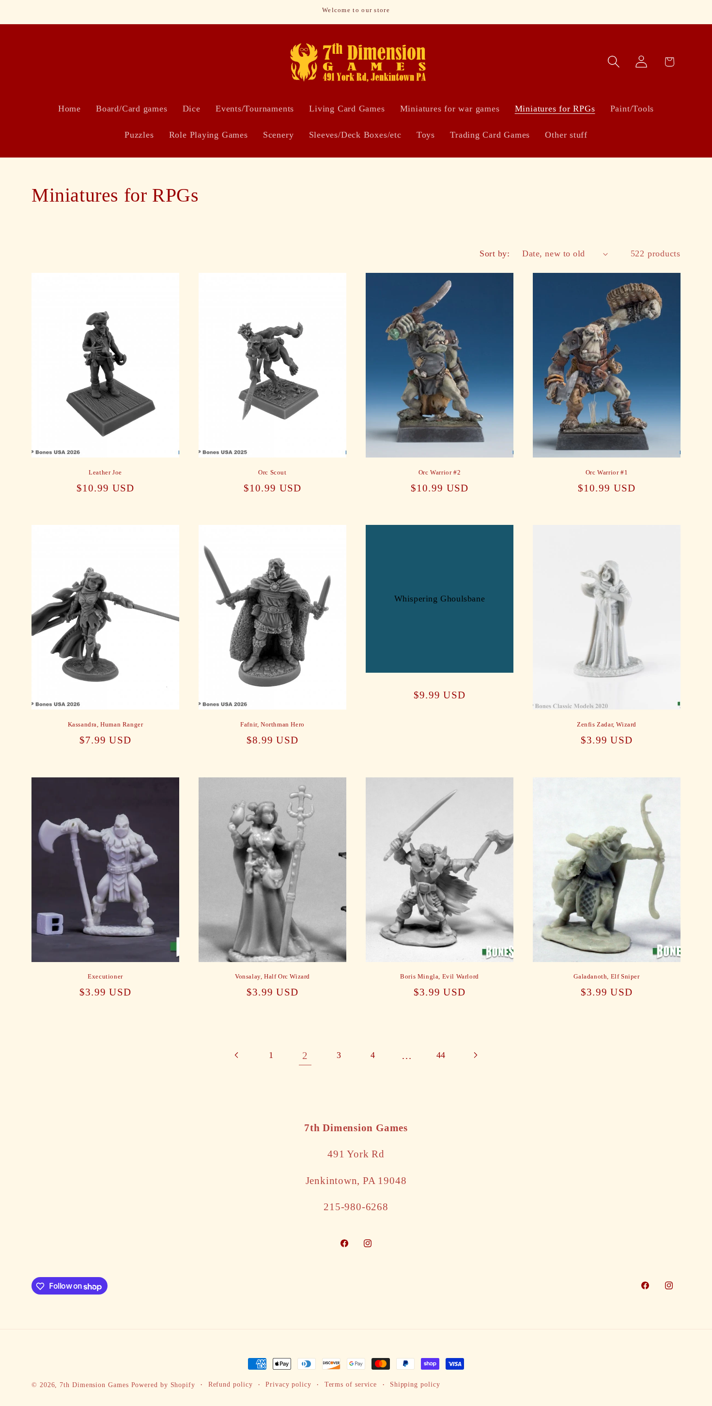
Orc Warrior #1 (607, 472)
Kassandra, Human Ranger (105, 724)
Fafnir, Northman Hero (272, 724)
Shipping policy (415, 1384)
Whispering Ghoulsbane (439, 598)
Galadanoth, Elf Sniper (606, 976)
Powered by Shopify (163, 1385)
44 (441, 1055)
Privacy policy (288, 1384)
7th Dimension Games (94, 1385)
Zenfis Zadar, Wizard (606, 724)
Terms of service (351, 1384)
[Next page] (475, 1055)
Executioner (105, 976)
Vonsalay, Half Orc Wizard (272, 976)
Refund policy (230, 1384)
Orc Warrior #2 (439, 472)
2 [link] (305, 1055)
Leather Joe (105, 472)
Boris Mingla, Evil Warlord (439, 976)
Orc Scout (272, 472)
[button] (614, 62)
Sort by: (495, 253)
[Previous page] (237, 1055)
